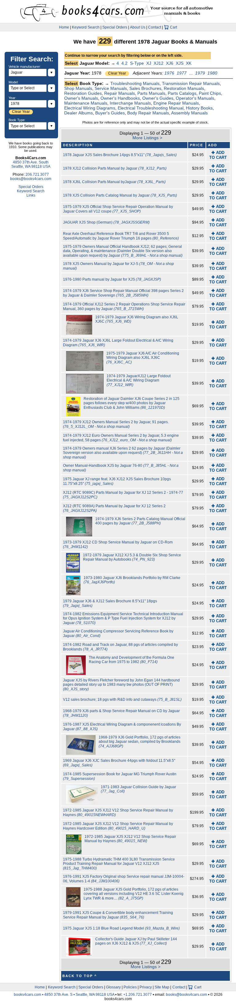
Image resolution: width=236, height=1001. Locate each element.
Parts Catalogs (182, 93)
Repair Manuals (119, 93)
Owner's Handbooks (120, 98)
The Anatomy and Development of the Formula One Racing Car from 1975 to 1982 (131, 659)
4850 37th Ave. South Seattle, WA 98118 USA (30, 164)
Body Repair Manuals (148, 112)
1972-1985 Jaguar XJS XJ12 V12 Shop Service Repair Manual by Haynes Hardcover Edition (118, 826)
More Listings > (147, 137)
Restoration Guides (83, 93)
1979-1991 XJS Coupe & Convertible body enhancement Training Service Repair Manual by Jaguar (118, 915)
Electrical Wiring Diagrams (89, 107)
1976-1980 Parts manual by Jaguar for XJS (112, 279)
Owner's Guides (157, 98)
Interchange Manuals (130, 103)
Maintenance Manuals (85, 103)
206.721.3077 (37, 174)
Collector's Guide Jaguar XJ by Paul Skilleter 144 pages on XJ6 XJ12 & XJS (136, 941)
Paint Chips (210, 93)
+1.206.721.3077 (137, 994)
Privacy (146, 987)
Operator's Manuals (195, 98)
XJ (148, 63)
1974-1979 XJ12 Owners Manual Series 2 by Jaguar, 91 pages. (116, 424)
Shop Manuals (78, 88)
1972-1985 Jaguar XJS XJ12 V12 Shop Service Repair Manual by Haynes (130, 838)
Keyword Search (86, 27)
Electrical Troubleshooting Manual (150, 107)
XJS (179, 63)
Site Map (162, 987)
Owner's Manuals (81, 98)
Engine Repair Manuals (176, 103)
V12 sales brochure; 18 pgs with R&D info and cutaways (122, 699)
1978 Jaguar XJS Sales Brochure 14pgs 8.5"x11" (120, 155)
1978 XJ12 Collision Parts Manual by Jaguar (115, 168)
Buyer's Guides (110, 112)
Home (64, 27)
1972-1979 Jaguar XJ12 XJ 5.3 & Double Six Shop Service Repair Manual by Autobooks (132, 557)
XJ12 (158, 63)
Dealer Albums (78, 112)
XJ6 (169, 63)
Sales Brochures (145, 88)
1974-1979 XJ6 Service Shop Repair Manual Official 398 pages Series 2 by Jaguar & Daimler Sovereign (123, 293)
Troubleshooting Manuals (134, 83)
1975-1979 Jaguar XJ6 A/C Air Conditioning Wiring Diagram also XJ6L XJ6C (142, 357)
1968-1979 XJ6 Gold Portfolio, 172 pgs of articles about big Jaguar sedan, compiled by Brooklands (139, 741)
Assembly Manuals (189, 112)
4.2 (124, 63)
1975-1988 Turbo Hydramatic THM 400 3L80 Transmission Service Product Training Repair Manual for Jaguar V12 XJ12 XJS (119, 863)
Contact (154, 27)
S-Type (137, 63)
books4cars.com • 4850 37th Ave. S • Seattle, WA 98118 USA (64, 994)
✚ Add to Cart (218, 155)
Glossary (113, 987)
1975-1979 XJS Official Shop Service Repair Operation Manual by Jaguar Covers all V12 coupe (118, 209)
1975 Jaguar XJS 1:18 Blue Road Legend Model (121, 928)
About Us (137, 27)
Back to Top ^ (79, 976)
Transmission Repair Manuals (191, 83)
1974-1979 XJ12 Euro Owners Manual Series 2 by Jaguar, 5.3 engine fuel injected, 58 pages (121, 437)
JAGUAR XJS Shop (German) (106, 222)
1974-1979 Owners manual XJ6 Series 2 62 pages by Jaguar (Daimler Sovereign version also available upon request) (123, 452)
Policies (130, 987)
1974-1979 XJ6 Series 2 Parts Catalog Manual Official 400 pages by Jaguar (140, 521)
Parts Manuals (151, 93)
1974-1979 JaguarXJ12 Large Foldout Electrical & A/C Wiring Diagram (139, 380)
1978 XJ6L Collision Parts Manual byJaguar (114, 182)
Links (30, 195)
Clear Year (117, 73)
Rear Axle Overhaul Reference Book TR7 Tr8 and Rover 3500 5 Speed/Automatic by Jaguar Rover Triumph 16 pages (121, 236)
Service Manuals (111, 88)
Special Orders (114, 27)
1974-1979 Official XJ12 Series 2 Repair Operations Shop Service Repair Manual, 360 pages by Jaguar (124, 306)
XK (188, 63)
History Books (199, 107)
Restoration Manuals (184, 88)
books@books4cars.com (30, 179)
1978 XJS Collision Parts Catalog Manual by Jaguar (120, 195)
